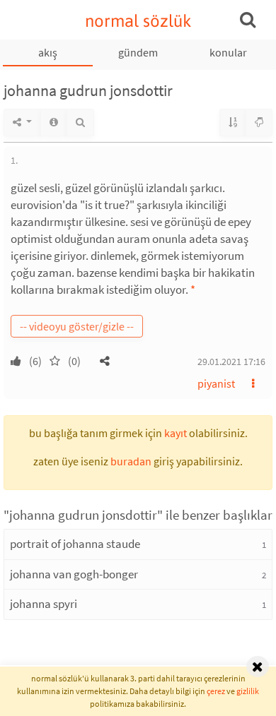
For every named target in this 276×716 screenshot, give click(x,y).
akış (47, 52)
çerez (216, 691)
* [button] (192, 289)
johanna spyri (43, 603)
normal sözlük (138, 20)
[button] (104, 361)
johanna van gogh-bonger (74, 574)
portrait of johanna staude (75, 543)
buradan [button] (130, 461)
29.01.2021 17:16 (231, 361)
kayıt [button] (175, 433)
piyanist (216, 383)
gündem (138, 52)
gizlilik (247, 691)
